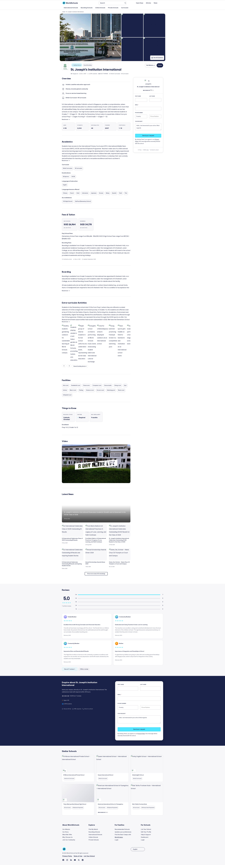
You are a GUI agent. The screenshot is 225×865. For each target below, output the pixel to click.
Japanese (93, 193)
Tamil (120, 193)
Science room (90, 390)
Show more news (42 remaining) (96, 573)
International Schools (71, 7)
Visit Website (149, 65)
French (72, 193)
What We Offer (67, 834)
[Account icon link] (161, 3)
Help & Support (146, 834)
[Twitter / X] (79, 860)
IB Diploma (66, 176)
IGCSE (73, 176)
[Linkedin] (71, 860)
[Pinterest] (82, 860)
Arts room (65, 385)
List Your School (146, 829)
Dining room (118, 385)
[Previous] (64, 365)
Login (116, 840)
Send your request (148, 135)
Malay (107, 193)
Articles (148, 3)
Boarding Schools (86, 7)
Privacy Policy (141, 733)
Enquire (160, 65)
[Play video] (96, 463)
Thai (126, 193)
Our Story (65, 832)
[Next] (69, 365)
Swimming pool (111, 390)
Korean (101, 193)
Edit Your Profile (146, 832)
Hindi (78, 193)
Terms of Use (78, 856)
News (155, 3)
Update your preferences (123, 832)
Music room (73, 390)
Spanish (114, 193)
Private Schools (113, 7)
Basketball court (75, 385)
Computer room (97, 385)
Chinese (65, 193)
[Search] (125, 3)
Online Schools (100, 7)
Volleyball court (67, 395)
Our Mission (66, 829)
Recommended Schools (122, 829)
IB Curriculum (78, 168)
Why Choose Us (67, 837)
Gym (125, 385)
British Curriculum (67, 168)
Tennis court (121, 390)
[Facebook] (63, 860)
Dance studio (108, 385)
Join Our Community (68, 840)
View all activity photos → (80, 366)
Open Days (139, 3)
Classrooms (86, 385)
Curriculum (124, 7)
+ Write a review (84, 669)
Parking (81, 390)
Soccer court (100, 390)
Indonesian (85, 193)
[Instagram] (67, 860)
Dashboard (144, 837)
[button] (90, 37)
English (65, 184)
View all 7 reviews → (69, 669)
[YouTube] (75, 860)
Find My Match (93, 829)
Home (63, 11)
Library (65, 390)
